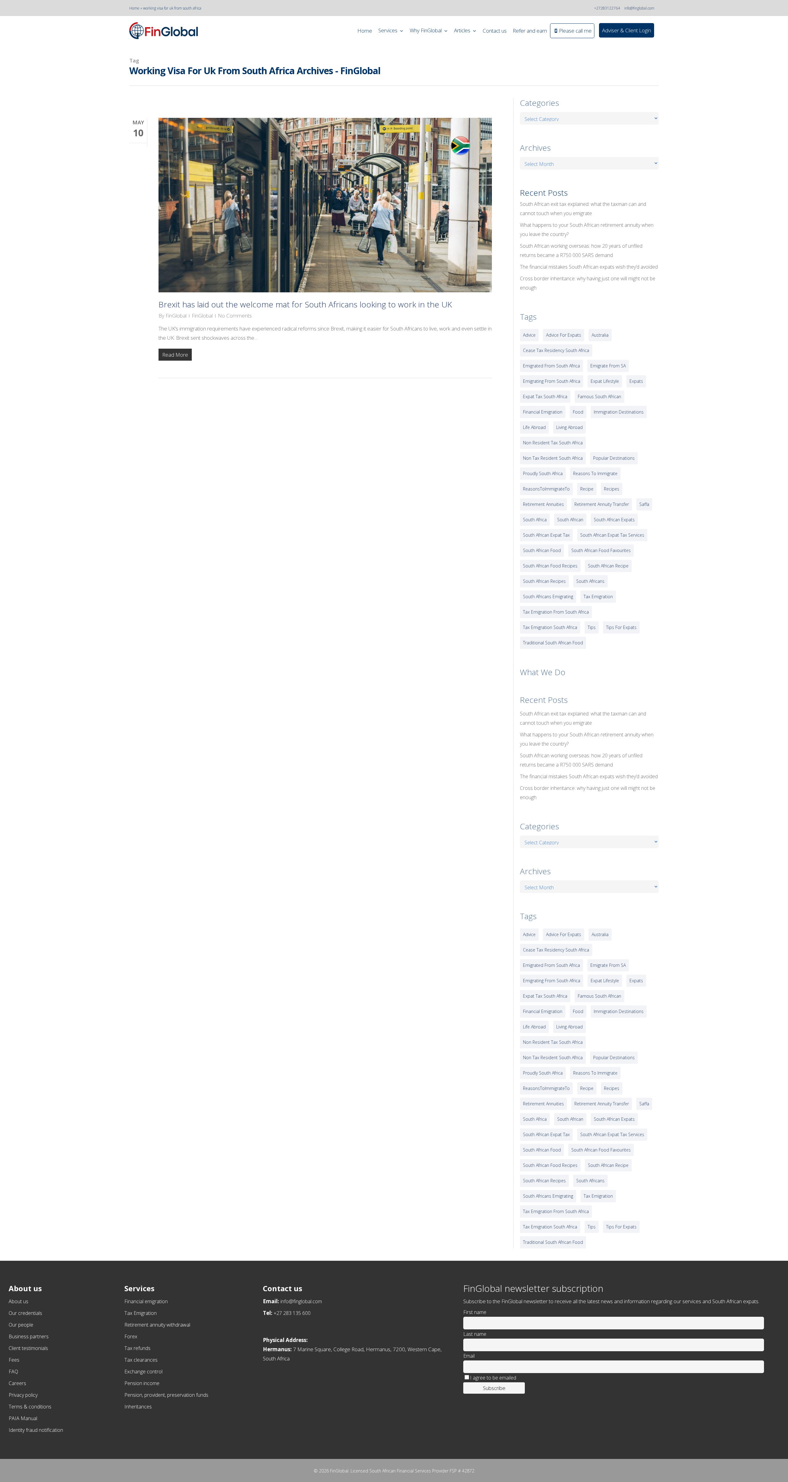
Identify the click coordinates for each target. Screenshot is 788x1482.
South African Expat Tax (546, 535)
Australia (600, 335)
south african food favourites (601, 550)
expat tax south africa (545, 396)
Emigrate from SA (608, 366)
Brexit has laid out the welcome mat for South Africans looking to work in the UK (305, 304)
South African (570, 520)
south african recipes (544, 581)
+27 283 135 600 (292, 1313)
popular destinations (614, 458)
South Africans (590, 581)
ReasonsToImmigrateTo (546, 489)
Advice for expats (563, 335)
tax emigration (598, 596)
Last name (474, 1334)
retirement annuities (543, 504)
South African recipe (608, 566)
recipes (611, 489)
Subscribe (494, 1388)
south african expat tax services (612, 535)
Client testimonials (28, 1348)
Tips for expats (621, 627)
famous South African (599, 396)
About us (18, 1301)
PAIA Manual (23, 1418)
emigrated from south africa (551, 366)
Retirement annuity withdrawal (157, 1324)
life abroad (534, 427)
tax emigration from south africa (556, 612)
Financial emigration (146, 1301)
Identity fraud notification (36, 1430)
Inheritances (138, 1406)
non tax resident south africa (553, 458)
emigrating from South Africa (551, 381)
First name (474, 1312)
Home (134, 8)
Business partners (29, 1336)
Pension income (141, 1383)
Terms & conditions (30, 1406)
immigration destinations (619, 412)
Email (469, 1355)
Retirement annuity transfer (601, 504)
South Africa (535, 520)
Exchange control (143, 1371)
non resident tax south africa (553, 443)
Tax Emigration (140, 1313)
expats (636, 381)
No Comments (235, 315)
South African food (542, 550)
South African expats (614, 520)
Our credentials (25, 1313)
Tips (592, 627)
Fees (14, 1359)
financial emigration (542, 412)
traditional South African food (553, 643)
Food (578, 412)
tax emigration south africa (550, 627)
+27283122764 (607, 8)
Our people (21, 1324)
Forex (130, 1336)
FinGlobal (176, 315)
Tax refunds (137, 1348)
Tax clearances (141, 1359)
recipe (586, 489)
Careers (17, 1383)
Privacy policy (23, 1395)
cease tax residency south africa (556, 350)
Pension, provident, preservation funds (166, 1395)
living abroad (569, 427)
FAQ (13, 1371)
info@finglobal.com (639, 8)
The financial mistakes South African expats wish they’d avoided (589, 266)
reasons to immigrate (595, 473)
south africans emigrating (548, 596)
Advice (529, 335)
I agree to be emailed (493, 1377)
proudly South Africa (543, 473)
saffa (644, 504)
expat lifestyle (605, 381)
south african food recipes (550, 566)
